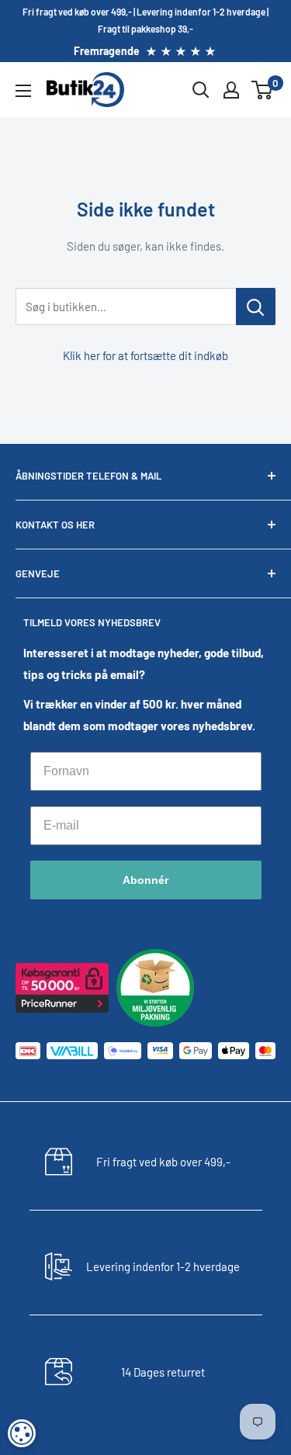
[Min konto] (231, 90)
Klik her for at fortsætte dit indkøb (145, 355)
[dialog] (22, 1433)
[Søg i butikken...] (255, 306)
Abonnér (145, 880)
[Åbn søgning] (201, 90)
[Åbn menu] (23, 91)
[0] (262, 90)
